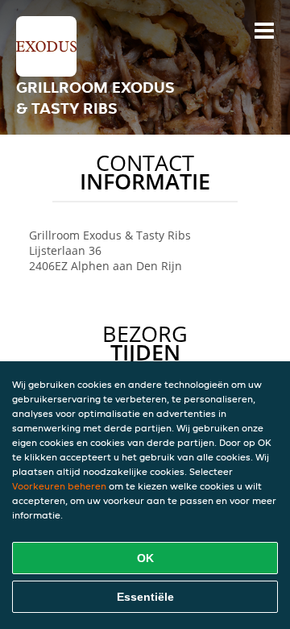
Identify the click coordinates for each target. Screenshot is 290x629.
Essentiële (145, 596)
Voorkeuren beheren (59, 486)
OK (145, 558)
